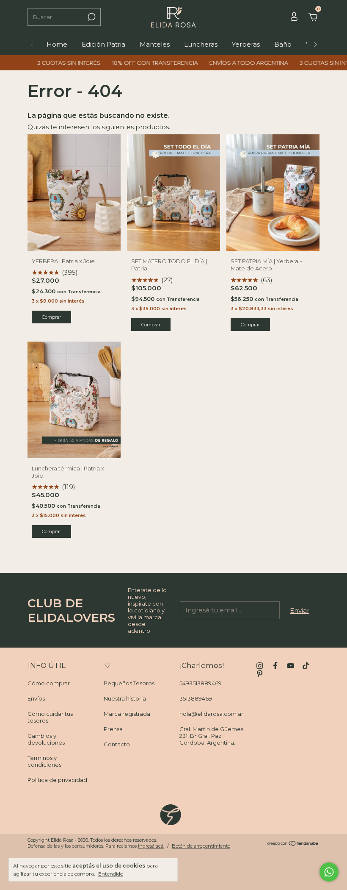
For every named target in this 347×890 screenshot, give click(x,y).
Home (57, 44)
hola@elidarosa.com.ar (211, 713)
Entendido (110, 874)
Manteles (155, 44)
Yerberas (246, 44)
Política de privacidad (57, 779)
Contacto (117, 744)
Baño (283, 44)
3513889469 (195, 698)
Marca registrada (127, 713)
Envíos (36, 698)
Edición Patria (103, 44)
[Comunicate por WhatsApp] (329, 872)
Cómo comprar (49, 683)
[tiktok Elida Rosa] (305, 665)
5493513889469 (200, 683)
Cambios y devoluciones (46, 739)
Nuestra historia (125, 698)
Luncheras (201, 44)
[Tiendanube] (293, 844)
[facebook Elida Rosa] (275, 665)
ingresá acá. (151, 846)
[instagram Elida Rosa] (259, 665)
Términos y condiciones (44, 761)
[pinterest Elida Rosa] (259, 673)
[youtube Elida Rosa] (290, 665)
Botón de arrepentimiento (201, 846)
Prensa (113, 729)
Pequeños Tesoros (129, 683)
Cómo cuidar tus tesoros (50, 717)
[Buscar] (91, 16)
